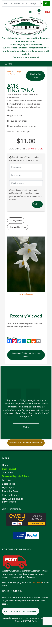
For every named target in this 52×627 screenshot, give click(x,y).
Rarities (12, 74)
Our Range (17, 71)
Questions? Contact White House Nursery (26, 354)
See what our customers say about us (26, 443)
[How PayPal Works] (26, 535)
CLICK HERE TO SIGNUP (20, 611)
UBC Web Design (30, 621)
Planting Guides (10, 495)
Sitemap (5, 618)
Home (9, 71)
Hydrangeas (8, 487)
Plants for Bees (10, 491)
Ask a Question (15, 221)
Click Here (37, 582)
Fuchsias (6, 480)
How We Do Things (17, 227)
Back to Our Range (36, 75)
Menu (9, 64)
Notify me (37, 204)
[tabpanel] (26, 413)
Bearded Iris (8, 484)
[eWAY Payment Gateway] (26, 519)
